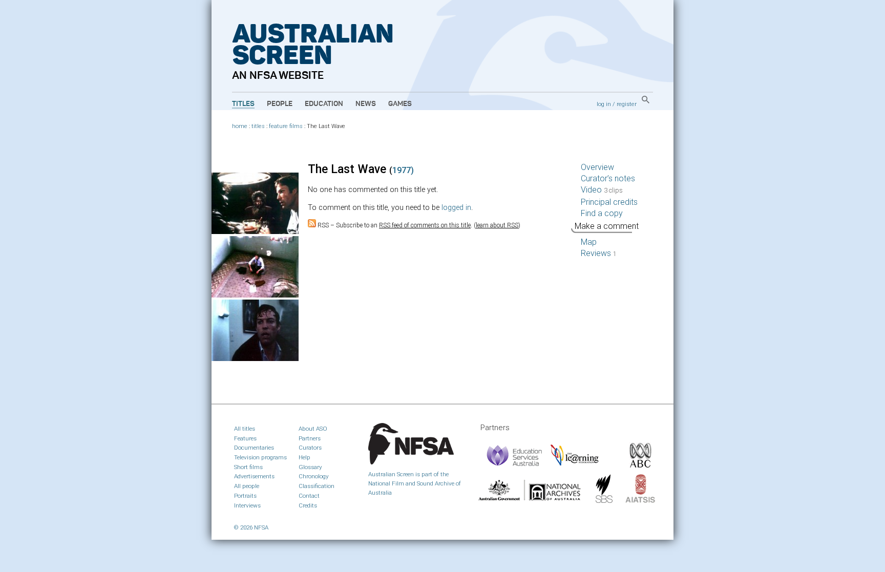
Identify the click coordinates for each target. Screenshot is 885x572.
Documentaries (254, 447)
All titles (244, 428)
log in (604, 104)
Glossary (310, 467)
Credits (308, 505)
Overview (597, 167)
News (365, 104)
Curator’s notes (608, 178)
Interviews (247, 505)
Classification (316, 486)
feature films (286, 126)
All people (246, 486)
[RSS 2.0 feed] (312, 225)
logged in (456, 207)
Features (245, 438)
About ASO (313, 428)
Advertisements (254, 476)
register (627, 104)
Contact (309, 495)
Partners (310, 438)
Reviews (599, 253)
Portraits (245, 495)
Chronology (314, 476)
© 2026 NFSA (251, 527)
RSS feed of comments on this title (425, 225)
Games (400, 104)
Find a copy (602, 213)
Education (324, 104)
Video (602, 190)
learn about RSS (497, 225)
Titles (243, 104)
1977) (403, 170)
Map (589, 242)
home (239, 126)
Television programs (260, 457)
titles (258, 126)
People (279, 104)
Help (304, 457)
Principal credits (609, 202)
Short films (248, 467)
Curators (310, 447)
